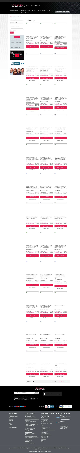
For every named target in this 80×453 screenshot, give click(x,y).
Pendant (14, 16)
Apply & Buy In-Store (65, 423)
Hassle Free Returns (45, 415)
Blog (42, 440)
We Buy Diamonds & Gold (46, 434)
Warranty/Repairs (28, 434)
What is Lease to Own (15, 47)
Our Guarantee (44, 420)
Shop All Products (13, 413)
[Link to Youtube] (19, 406)
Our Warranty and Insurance (46, 423)
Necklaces (11, 417)
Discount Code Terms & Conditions (32, 437)
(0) (68, 0)
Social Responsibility (45, 436)
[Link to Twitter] (21, 406)
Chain (10, 423)
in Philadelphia (16, 42)
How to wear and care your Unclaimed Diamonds (30, 429)
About (42, 425)
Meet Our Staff (44, 432)
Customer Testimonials (45, 433)
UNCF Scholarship (44, 437)
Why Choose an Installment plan (47, 421)
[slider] (10, 28)
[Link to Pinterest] (17, 406)
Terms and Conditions (29, 438)
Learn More (63, 416)
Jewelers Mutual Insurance (30, 417)
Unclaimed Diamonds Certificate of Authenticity (32, 420)
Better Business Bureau (29, 416)
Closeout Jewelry (25, 12)
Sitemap (42, 441)
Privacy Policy (27, 441)
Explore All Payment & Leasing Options (64, 428)
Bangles (10, 421)
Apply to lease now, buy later (65, 417)
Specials (39, 10)
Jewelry (33, 10)
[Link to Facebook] (15, 406)
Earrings (10, 424)
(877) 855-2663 (16, 40)
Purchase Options (46, 10)
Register (58, 0)
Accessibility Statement (29, 442)
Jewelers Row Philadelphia (30, 433)
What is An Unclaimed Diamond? (31, 424)
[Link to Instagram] (23, 406)
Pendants (11, 419)
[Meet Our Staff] (17, 71)
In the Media (43, 439)
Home (11, 16)
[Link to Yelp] (25, 406)
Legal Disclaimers (28, 440)
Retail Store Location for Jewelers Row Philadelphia (47, 430)
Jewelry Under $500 (13, 427)
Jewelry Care (27, 430)
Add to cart (32, 46)
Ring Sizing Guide (28, 432)
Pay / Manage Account (65, 419)
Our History (43, 428)
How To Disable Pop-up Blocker (31, 436)
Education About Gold (29, 425)
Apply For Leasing (32, 48)
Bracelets (11, 420)
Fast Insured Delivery (45, 416)
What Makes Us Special (45, 427)
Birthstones (27, 426)
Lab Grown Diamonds (14, 12)
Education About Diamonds (30, 421)
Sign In (63, 0)
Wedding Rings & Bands (25, 10)
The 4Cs (26, 422)
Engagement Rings (14, 10)
